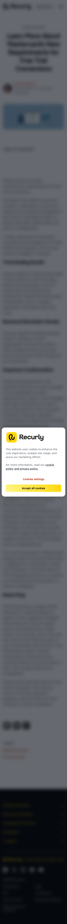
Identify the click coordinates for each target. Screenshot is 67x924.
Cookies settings (33, 479)
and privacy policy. (26, 468)
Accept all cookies (33, 488)
